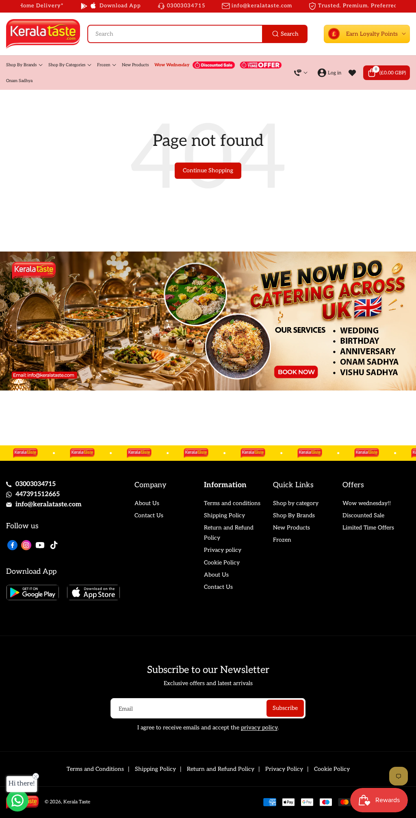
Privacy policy (222, 550)
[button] (386, 72)
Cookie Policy (222, 562)
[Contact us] (17, 800)
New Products (291, 527)
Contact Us (148, 515)
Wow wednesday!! (366, 503)
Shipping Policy (224, 515)
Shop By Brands (294, 515)
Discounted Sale (363, 515)
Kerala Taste (76, 802)
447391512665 (37, 494)
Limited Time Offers (368, 527)
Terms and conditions (232, 503)
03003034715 (35, 484)
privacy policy (259, 727)
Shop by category (295, 503)
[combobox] (197, 34)
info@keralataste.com (48, 504)
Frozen (282, 539)
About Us (146, 503)
